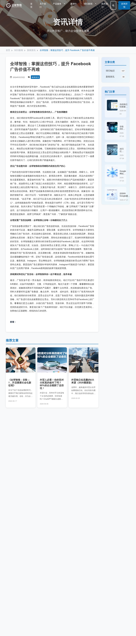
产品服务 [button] (57, 3)
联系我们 (104, 5)
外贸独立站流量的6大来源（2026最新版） (82, 381)
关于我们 (43, 5)
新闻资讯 (35, 77)
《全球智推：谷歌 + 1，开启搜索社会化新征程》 (19, 382)
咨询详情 (124, 5)
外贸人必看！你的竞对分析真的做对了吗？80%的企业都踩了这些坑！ (52, 384)
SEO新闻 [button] (88, 3)
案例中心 (73, 5)
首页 (31, 5)
